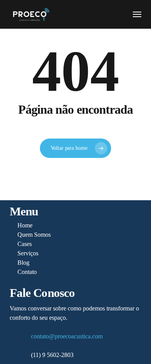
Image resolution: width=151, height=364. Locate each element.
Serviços (27, 253)
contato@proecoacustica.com (67, 336)
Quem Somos (34, 234)
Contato (27, 272)
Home (25, 225)
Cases (24, 244)
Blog (23, 262)
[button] (137, 14)
